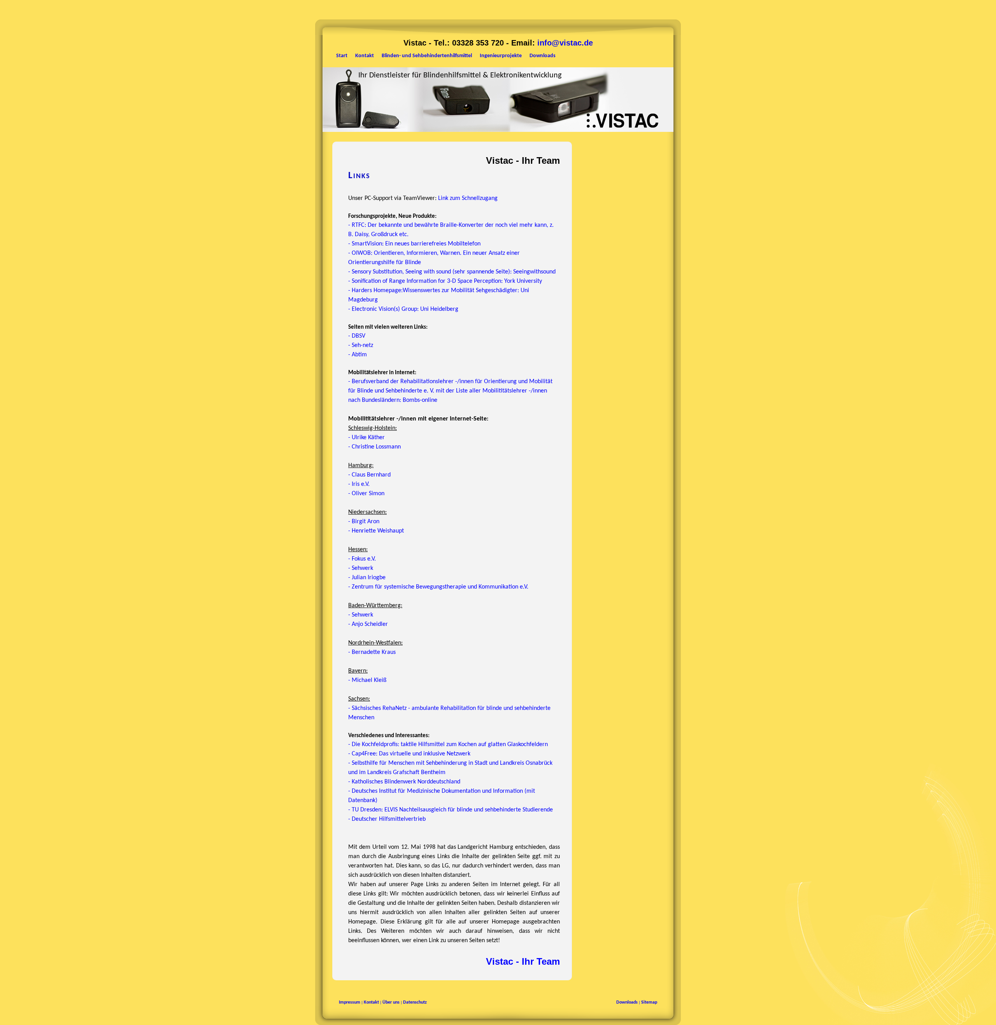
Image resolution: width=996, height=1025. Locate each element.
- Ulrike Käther (366, 438)
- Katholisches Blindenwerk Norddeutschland (404, 782)
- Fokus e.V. (362, 559)
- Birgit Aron (363, 522)
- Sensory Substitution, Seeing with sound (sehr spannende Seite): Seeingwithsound (452, 272)
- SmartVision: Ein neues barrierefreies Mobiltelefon (414, 244)
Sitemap (649, 1002)
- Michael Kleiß (367, 680)
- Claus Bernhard (369, 475)
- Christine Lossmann (374, 447)
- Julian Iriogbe (367, 578)
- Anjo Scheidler (368, 624)
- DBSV (356, 336)
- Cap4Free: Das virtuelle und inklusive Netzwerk (409, 754)
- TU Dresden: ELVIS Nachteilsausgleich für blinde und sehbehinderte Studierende (450, 810)
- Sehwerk (360, 568)
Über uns (391, 1002)
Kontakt (371, 1002)
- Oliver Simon (366, 494)
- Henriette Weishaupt (376, 531)
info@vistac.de (565, 43)
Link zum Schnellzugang (468, 198)
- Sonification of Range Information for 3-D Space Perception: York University (445, 281)
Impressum (349, 1002)
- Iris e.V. (359, 484)
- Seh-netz (360, 345)
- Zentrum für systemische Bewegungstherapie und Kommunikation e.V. (438, 587)
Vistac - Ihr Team (523, 961)
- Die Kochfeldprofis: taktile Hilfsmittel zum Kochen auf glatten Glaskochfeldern (448, 744)
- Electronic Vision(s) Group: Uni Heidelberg (403, 309)
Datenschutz (415, 1002)
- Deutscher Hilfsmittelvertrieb (387, 819)
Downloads (627, 1002)
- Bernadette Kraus (372, 652)
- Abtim (357, 355)
